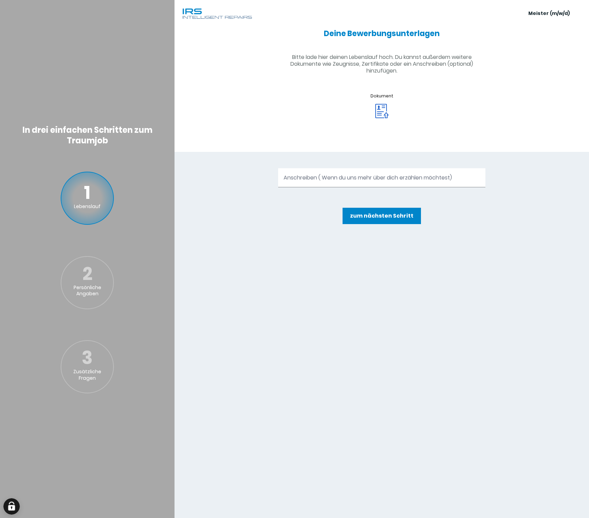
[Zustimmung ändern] (11, 506)
